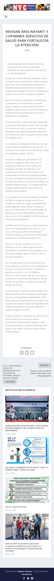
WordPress (27, 574)
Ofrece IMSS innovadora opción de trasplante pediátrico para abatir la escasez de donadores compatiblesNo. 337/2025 (24, 547)
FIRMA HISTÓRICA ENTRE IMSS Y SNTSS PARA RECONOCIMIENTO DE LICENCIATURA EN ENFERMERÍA (26, 428)
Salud (27, 50)
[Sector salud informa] (27, 490)
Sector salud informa (15, 507)
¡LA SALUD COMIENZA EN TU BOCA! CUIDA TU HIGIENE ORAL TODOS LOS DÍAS (26, 468)
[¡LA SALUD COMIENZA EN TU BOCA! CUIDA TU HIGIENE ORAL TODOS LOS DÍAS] (27, 450)
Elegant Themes (25, 571)
